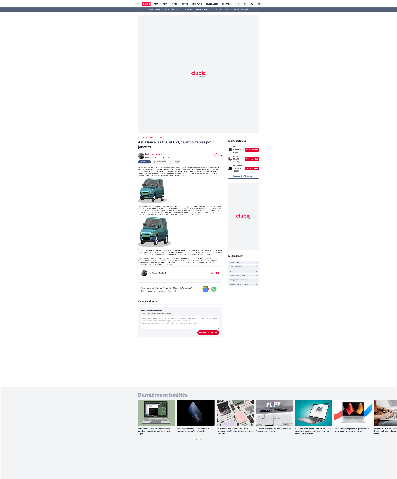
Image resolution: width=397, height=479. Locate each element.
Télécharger (212, 4)
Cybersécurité (154, 9)
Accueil (141, 137)
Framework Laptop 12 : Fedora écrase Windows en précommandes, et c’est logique (154, 431)
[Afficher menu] (138, 4)
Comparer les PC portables (243, 176)
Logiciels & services (171, 9)
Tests (166, 4)
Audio (228, 9)
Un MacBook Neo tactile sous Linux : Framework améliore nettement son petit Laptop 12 (235, 431)
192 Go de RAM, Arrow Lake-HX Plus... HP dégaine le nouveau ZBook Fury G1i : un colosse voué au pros (313, 431)
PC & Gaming (187, 9)
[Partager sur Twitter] (392, 468)
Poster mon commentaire (208, 332)
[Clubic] (146, 4)
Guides (175, 4)
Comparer (227, 4)
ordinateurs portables (189, 167)
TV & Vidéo (218, 9)
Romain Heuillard (155, 154)
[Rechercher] (238, 4)
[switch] (252, 4)
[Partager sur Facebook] (392, 461)
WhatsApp (186, 288)
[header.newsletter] (245, 4)
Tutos (185, 4)
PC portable (161, 137)
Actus (157, 4)
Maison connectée (241, 9)
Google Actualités (169, 288)
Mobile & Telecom (202, 9)
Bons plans (197, 4)
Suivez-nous (144, 162)
